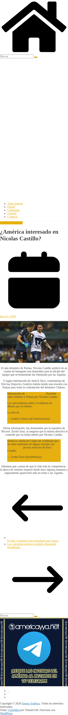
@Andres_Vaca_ (35, 393)
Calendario (13, 210)
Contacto (12, 216)
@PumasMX (14, 447)
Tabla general (15, 203)
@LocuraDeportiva (31, 412)
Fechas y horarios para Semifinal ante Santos (32, 540)
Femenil (12, 213)
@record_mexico (27, 450)
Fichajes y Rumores (11, 222)
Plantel (11, 206)
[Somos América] (34, 52)
